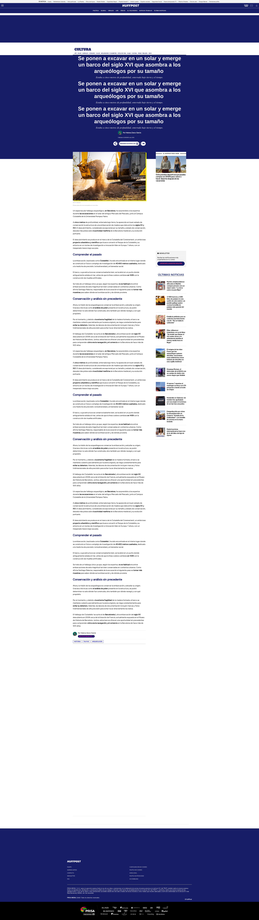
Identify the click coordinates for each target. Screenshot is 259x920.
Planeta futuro (156, 911)
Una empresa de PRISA (88, 909)
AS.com (151, 908)
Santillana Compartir (136, 908)
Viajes (98, 53)
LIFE (117, 10)
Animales (85, 53)
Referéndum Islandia (59, 1)
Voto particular (71, 1)
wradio (126, 911)
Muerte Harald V (123, 1)
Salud (79, 53)
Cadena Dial (141, 911)
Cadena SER (145, 908)
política (96, 10)
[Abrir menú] (2, 5)
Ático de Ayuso (90, 1)
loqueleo (151, 914)
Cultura (82, 49)
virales (111, 10)
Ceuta (49, 1)
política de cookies (136, 870)
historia (77, 641)
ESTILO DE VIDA (122, 53)
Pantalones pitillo (214, 1)
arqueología (97, 641)
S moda (142, 914)
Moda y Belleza (143, 53)
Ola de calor (193, 1)
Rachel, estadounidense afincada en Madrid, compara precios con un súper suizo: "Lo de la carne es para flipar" (176, 286)
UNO (120, 911)
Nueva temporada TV (170, 1)
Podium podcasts (125, 914)
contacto (70, 873)
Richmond (105, 914)
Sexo (150, 53)
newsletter (71, 876)
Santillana (125, 908)
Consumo (92, 53)
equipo (69, 867)
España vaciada (145, 1)
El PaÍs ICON (134, 914)
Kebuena (164, 911)
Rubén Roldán (101, 1)
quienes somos (72, 870)
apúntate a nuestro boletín (171, 263)
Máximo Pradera (183, 1)
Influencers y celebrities (109, 53)
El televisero (132, 10)
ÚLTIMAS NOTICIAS (160, 10)
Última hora (246, 6)
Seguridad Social (157, 1)
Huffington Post (109, 911)
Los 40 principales (116, 908)
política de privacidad (137, 876)
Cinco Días (133, 911)
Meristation (160, 914)
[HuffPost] (74, 861)
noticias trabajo (145, 10)
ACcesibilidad (134, 879)
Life (75, 53)
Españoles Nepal (112, 1)
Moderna (115, 914)
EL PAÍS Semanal (149, 911)
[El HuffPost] (130, 5)
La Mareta (81, 1)
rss (68, 879)
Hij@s (129, 53)
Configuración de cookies (138, 867)
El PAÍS (106, 908)
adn (158, 908)
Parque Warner (203, 1)
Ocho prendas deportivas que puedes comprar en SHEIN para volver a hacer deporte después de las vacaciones (170, 178)
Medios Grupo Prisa (88, 914)
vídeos (122, 10)
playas (86, 641)
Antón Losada (135, 1)
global (103, 10)
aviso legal (133, 873)
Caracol (165, 908)
